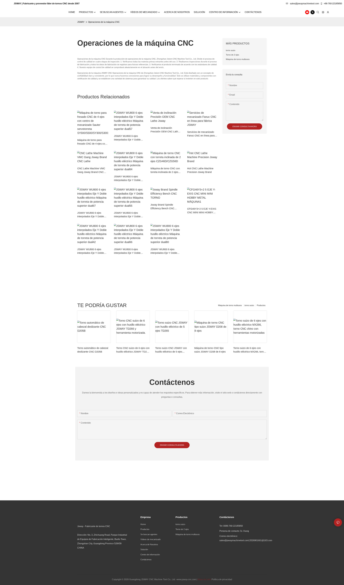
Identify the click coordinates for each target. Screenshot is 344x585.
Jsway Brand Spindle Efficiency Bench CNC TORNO (162, 206)
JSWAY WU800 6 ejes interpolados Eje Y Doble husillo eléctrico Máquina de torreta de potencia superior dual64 (129, 178)
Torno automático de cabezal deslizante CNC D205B (92, 350)
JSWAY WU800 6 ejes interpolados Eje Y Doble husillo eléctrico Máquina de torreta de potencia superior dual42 (92, 251)
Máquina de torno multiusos (230, 305)
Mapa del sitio (204, 579)
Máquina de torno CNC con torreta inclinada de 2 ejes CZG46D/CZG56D (165, 170)
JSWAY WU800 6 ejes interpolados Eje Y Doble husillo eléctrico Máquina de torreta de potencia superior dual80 (165, 251)
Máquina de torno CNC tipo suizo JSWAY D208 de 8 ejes (210, 350)
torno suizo (249, 305)
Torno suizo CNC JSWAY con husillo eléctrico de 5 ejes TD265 (171, 350)
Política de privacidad (222, 579)
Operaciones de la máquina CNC (104, 22)
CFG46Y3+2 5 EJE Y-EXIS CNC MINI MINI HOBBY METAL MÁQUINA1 (201, 210)
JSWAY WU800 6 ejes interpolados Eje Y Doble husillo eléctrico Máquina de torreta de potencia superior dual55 (129, 215)
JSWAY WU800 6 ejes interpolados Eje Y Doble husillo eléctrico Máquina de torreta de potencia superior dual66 (129, 251)
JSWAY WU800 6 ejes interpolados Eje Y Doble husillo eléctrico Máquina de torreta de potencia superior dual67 (92, 215)
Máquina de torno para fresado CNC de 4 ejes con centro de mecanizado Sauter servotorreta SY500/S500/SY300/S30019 (92, 142)
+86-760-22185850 (332, 3)
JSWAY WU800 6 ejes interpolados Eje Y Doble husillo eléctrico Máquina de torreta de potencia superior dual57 (129, 138)
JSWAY (81, 22)
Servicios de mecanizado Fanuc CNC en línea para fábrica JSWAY (201, 134)
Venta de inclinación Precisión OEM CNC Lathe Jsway (164, 130)
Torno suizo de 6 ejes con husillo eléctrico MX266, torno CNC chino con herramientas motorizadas (249, 350)
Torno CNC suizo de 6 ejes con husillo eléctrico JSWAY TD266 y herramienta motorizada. (133, 350)
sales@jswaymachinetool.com (304, 3)
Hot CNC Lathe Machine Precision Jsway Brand (200, 170)
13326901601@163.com (260, 540)
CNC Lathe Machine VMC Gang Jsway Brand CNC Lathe (91, 170)
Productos (261, 305)
